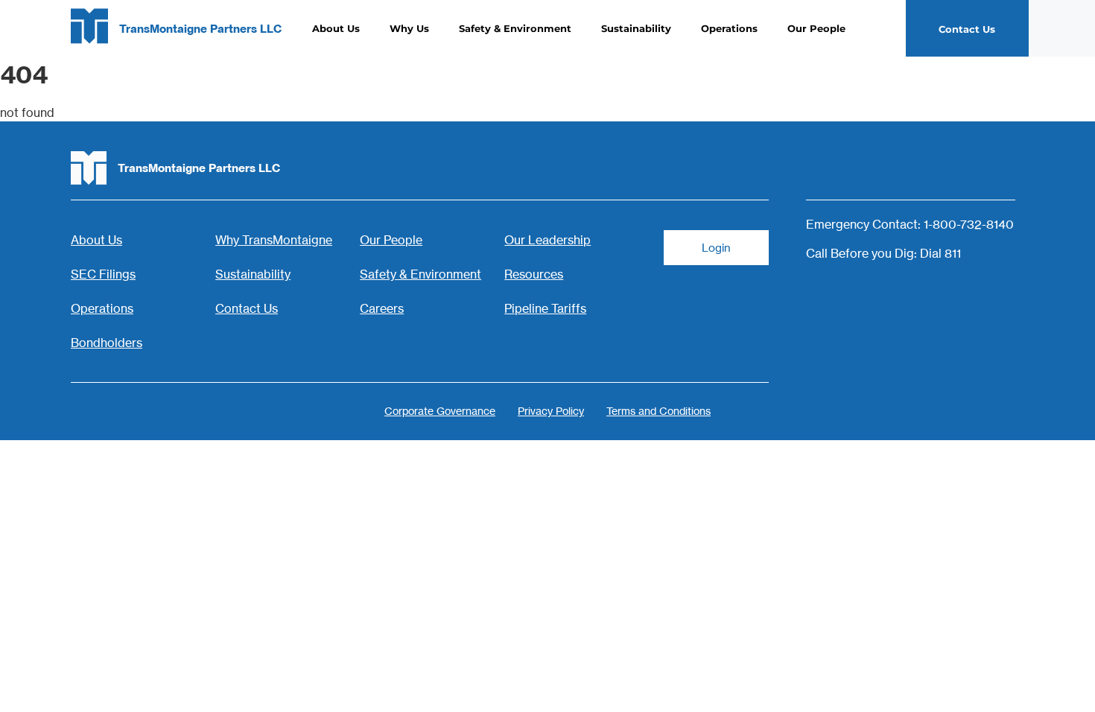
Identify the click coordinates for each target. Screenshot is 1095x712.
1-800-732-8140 (969, 224)
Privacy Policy (551, 411)
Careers (382, 308)
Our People (816, 28)
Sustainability (636, 28)
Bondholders (106, 342)
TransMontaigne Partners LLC (200, 29)
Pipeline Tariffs (545, 308)
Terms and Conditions (658, 411)
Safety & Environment (515, 28)
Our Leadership (547, 239)
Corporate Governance (439, 411)
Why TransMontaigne (273, 239)
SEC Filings (103, 274)
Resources (533, 274)
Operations (729, 28)
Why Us (409, 28)
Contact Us (246, 308)
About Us (336, 28)
